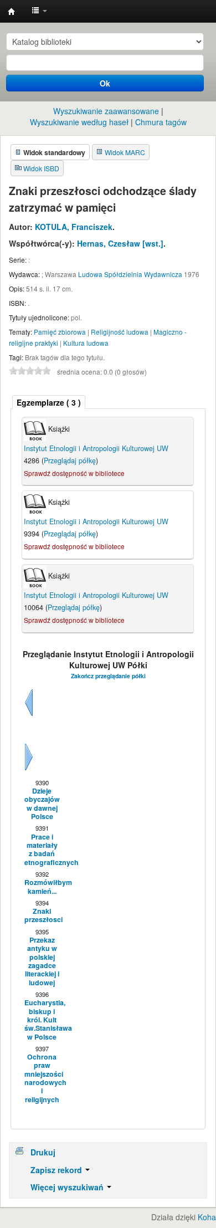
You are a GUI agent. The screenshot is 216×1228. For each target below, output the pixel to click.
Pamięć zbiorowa (60, 331)
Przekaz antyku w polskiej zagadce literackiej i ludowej (42, 961)
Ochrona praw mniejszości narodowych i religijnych (41, 1078)
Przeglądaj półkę (70, 460)
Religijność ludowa (119, 331)
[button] (39, 11)
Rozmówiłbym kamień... (41, 887)
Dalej (28, 770)
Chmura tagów (161, 121)
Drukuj (42, 1152)
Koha (207, 1216)
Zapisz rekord (57, 1169)
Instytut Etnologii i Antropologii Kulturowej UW (12, 12)
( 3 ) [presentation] (49, 402)
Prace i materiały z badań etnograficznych (41, 850)
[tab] (48, 402)
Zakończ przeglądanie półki (108, 676)
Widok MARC (125, 152)
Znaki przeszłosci (41, 915)
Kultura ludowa (86, 342)
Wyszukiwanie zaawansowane (106, 110)
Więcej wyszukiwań (68, 1187)
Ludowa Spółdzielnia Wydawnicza (130, 274)
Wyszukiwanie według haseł (79, 121)
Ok (105, 83)
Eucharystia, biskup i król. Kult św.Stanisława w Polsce (41, 1020)
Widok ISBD (41, 168)
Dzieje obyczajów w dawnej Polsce (41, 804)
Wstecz (28, 716)
